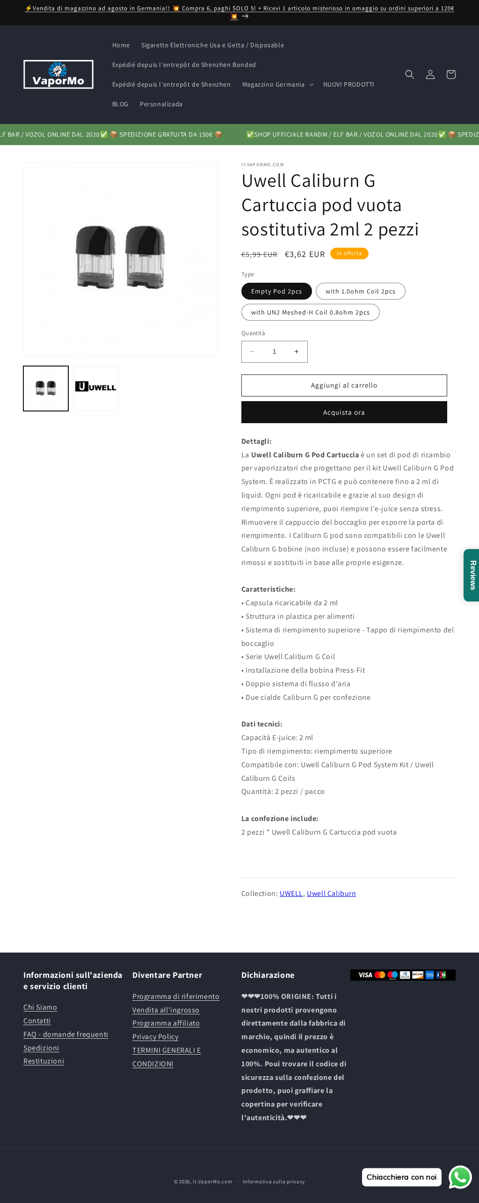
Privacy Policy (155, 1037)
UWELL (291, 893)
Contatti (37, 1021)
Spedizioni (41, 1048)
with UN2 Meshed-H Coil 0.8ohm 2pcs (310, 312)
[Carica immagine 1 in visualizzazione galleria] (45, 388)
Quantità (253, 333)
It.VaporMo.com (212, 1181)
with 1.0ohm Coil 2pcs (361, 291)
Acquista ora (344, 412)
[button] (277, 84)
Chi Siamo (40, 1007)
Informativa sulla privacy (274, 1181)
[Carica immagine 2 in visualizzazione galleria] (95, 388)
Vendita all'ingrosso (166, 1010)
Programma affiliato (166, 1023)
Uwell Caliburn (331, 893)
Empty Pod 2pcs (276, 291)
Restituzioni (43, 1061)
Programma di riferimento (175, 996)
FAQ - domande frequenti (66, 1034)
